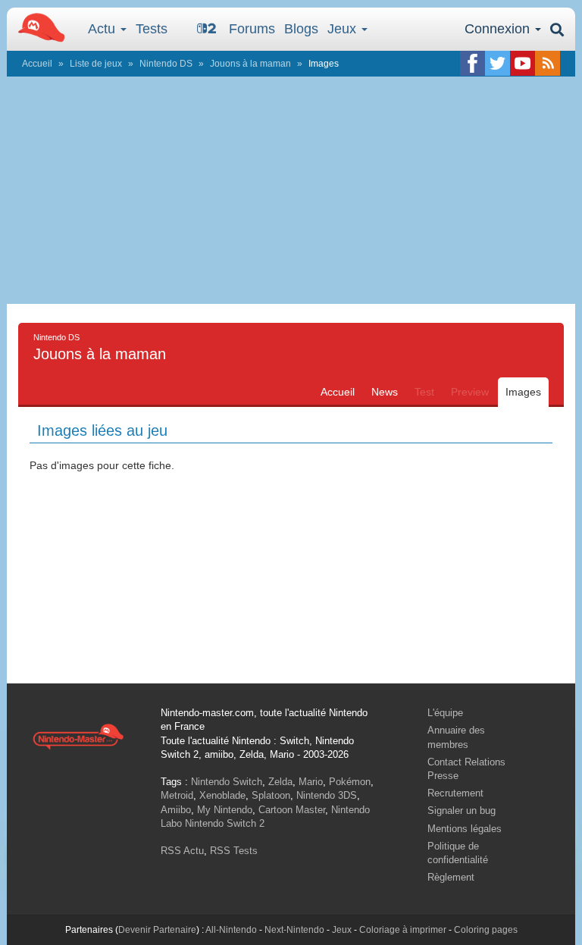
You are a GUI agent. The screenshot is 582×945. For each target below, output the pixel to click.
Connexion (499, 28)
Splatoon (271, 795)
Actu (103, 28)
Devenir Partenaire (157, 930)
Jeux (343, 28)
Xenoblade (222, 795)
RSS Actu (182, 850)
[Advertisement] (291, 190)
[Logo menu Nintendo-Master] (37, 26)
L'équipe (445, 712)
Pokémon (350, 781)
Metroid (177, 795)
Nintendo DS (165, 63)
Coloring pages (486, 930)
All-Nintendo (231, 930)
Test (424, 392)
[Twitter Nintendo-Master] (497, 63)
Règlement (450, 877)
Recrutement (455, 793)
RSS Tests (234, 850)
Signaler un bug (461, 810)
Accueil (37, 63)
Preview (470, 392)
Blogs (301, 28)
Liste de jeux (96, 63)
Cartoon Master (291, 809)
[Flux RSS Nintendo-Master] (547, 63)
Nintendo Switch (226, 781)
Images (523, 392)
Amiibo (176, 809)
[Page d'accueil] (78, 735)
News (384, 392)
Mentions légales (464, 828)
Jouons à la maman (250, 63)
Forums (252, 28)
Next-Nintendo (294, 930)
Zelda (280, 781)
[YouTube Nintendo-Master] (522, 63)
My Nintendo (224, 809)
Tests (151, 28)
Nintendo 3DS (326, 795)
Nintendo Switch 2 (224, 823)
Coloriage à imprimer (402, 930)
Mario (311, 781)
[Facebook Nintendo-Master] (472, 63)
